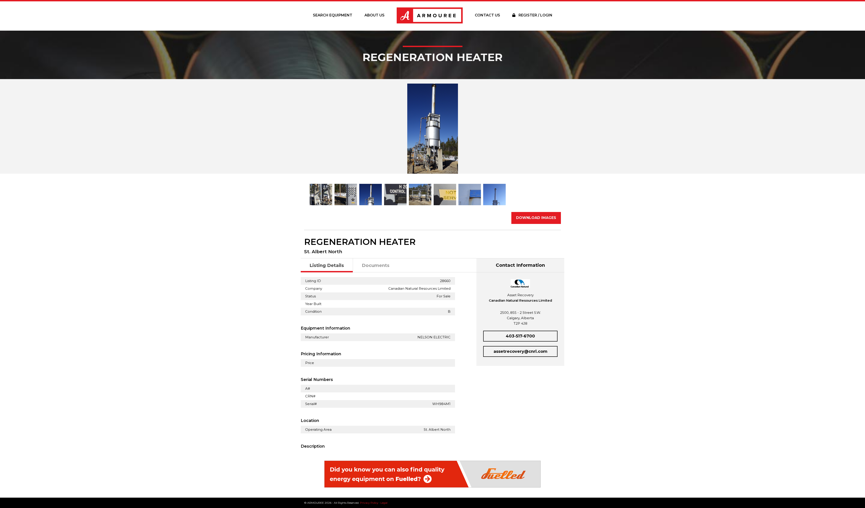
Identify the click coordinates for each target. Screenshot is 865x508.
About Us (374, 15)
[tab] (327, 265)
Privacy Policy (369, 502)
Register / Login (535, 15)
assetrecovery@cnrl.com (520, 351)
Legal (383, 502)
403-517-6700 (520, 336)
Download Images (536, 218)
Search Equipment (332, 15)
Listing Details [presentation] (327, 265)
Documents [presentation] (375, 265)
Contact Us (487, 15)
